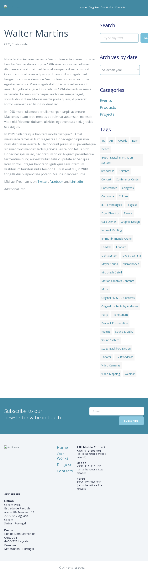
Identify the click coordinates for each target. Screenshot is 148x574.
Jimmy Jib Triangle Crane (116, 238)
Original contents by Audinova (120, 306)
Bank (135, 140)
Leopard (121, 247)
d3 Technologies (111, 205)
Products (108, 107)
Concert (106, 179)
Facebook (56, 181)
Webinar (130, 374)
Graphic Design (130, 221)
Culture (123, 196)
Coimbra (124, 171)
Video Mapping (110, 374)
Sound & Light (124, 331)
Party (104, 314)
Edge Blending (110, 213)
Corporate (107, 196)
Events (106, 100)
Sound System (110, 340)
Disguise (94, 7)
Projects (107, 114)
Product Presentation (114, 323)
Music (105, 289)
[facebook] (133, 8)
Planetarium (120, 314)
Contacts (120, 7)
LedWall (106, 247)
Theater (106, 357)
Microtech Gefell (111, 272)
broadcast (107, 171)
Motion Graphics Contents (117, 281)
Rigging (105, 331)
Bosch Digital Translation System (117, 160)
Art (111, 140)
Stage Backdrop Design (116, 348)
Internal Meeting (111, 230)
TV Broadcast (124, 357)
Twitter (42, 181)
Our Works (107, 7)
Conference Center (128, 179)
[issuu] (141, 8)
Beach (105, 149)
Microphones (131, 264)
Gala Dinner (108, 221)
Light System (109, 255)
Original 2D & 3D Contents (118, 298)
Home (83, 7)
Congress (128, 188)
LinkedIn (76, 181)
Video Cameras (110, 365)
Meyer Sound (109, 264)
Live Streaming (131, 255)
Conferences (109, 188)
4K (103, 140)
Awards (122, 140)
